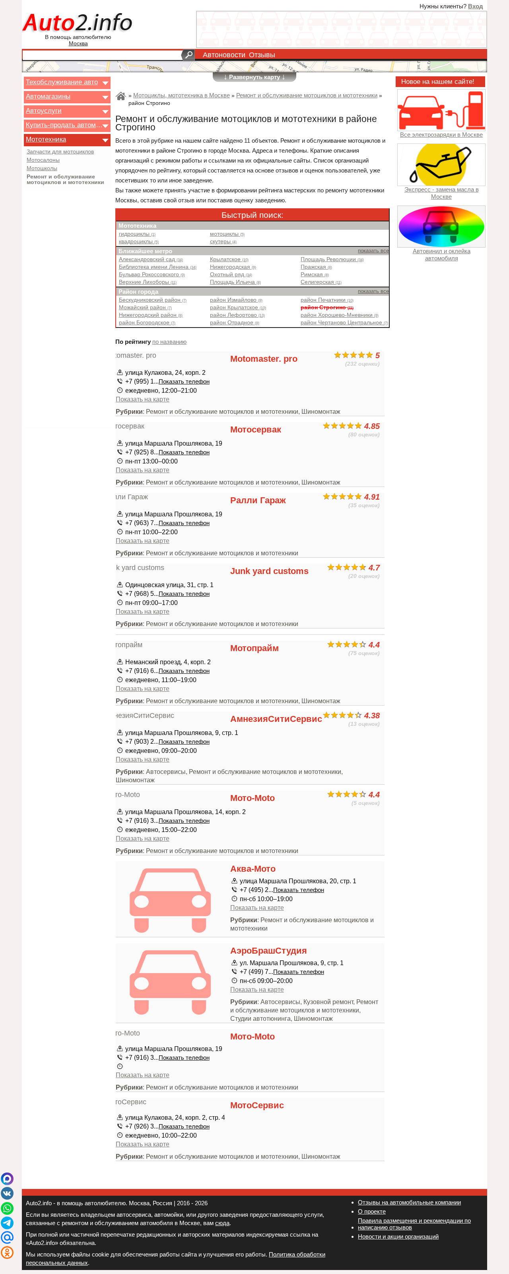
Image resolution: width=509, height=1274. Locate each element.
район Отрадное (234, 323)
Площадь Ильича (235, 282)
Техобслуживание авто (62, 81)
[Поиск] (188, 55)
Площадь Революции (332, 259)
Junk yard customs (269, 571)
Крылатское (229, 259)
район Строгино (327, 307)
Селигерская (321, 282)
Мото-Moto (252, 798)
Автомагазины (48, 96)
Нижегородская (233, 267)
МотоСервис (257, 1105)
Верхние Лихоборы (148, 282)
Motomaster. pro (263, 359)
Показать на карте (142, 399)
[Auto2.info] (78, 23)
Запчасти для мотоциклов (60, 152)
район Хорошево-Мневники (340, 315)
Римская (315, 274)
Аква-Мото (253, 869)
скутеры (223, 241)
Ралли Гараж (258, 500)
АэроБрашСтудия (268, 951)
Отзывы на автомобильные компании (409, 1202)
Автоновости (224, 55)
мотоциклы (227, 234)
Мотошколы (42, 168)
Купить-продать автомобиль (65, 124)
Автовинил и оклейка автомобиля (441, 255)
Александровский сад (151, 259)
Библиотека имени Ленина (157, 267)
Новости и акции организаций (398, 1236)
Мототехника (46, 139)
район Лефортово (237, 315)
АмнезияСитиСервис (276, 719)
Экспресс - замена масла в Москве (441, 193)
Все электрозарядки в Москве (441, 134)
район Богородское (147, 323)
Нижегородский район (151, 315)
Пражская (316, 267)
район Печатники (327, 300)
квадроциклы (139, 241)
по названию (169, 341)
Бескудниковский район (153, 300)
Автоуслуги (44, 110)
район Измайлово (236, 300)
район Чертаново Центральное (344, 323)
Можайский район (145, 307)
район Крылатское (238, 307)
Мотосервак (255, 429)
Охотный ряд (231, 274)
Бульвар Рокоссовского (152, 274)
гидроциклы (137, 234)
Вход (475, 6)
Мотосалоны (43, 160)
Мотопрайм (254, 648)
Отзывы (262, 55)
